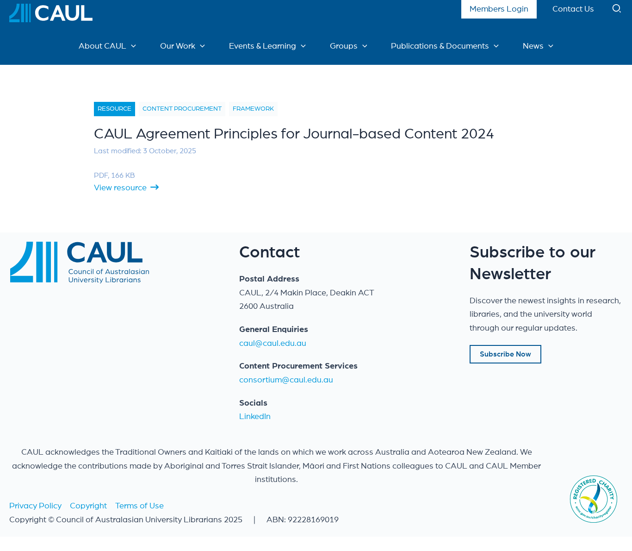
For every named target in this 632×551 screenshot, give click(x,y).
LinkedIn (255, 417)
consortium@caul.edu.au (286, 380)
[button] (617, 10)
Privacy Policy (35, 506)
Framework (253, 109)
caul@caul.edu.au (272, 343)
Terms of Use (139, 506)
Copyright (88, 506)
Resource (114, 109)
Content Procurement (182, 109)
